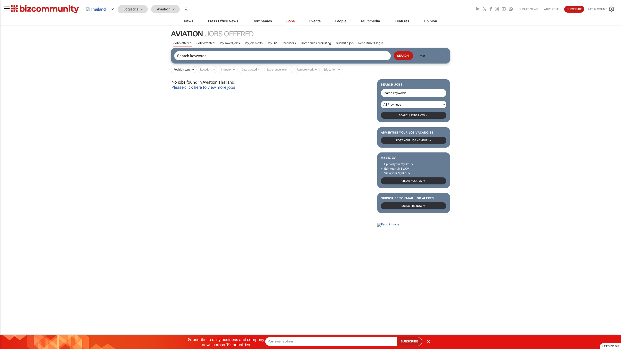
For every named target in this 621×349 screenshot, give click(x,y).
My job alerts (254, 43)
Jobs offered (182, 43)
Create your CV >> (413, 180)
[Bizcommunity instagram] (497, 9)
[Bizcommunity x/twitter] (485, 9)
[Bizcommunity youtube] (504, 9)
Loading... (9, 268)
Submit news (528, 9)
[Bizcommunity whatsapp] (511, 9)
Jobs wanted (205, 43)
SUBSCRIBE (409, 341)
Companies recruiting (316, 43)
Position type (181, 69)
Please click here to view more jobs (203, 87)
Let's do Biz (610, 346)
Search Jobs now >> (413, 115)
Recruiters (289, 43)
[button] (187, 9)
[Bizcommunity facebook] (491, 9)
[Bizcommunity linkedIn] (478, 9)
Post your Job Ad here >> (413, 140)
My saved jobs (230, 43)
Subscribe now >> (413, 205)
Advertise (551, 9)
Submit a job (345, 43)
